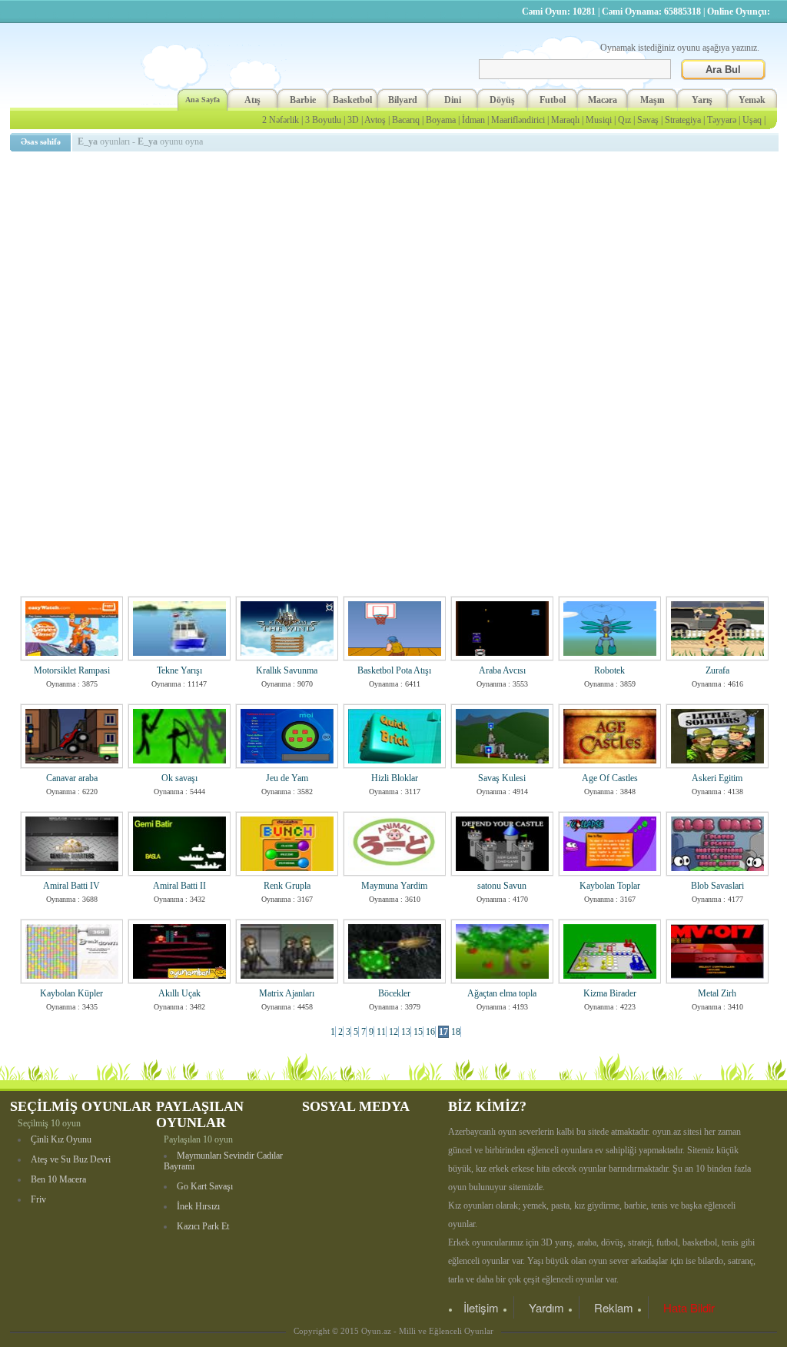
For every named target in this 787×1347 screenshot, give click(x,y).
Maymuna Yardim (394, 885)
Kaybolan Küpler (71, 993)
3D (353, 120)
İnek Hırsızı (198, 1206)
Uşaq (752, 120)
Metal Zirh (717, 993)
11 (381, 1031)
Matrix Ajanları (286, 993)
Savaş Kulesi (502, 778)
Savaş (648, 120)
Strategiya (683, 120)
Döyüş (502, 100)
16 (430, 1031)
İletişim (481, 1307)
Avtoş (375, 120)
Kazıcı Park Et (203, 1226)
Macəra (602, 100)
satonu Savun (501, 885)
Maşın (652, 100)
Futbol (553, 100)
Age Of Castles (610, 778)
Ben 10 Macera (58, 1179)
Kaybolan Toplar (609, 885)
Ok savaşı (179, 778)
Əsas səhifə (41, 141)
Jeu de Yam (287, 778)
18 (455, 1031)
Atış (252, 100)
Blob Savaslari (717, 885)
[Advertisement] (396, 265)
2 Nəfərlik (280, 120)
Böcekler (394, 993)
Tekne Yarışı (179, 670)
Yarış (702, 100)
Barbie (303, 100)
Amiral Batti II (179, 885)
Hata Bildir (689, 1307)
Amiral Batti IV (71, 885)
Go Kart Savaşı (205, 1186)
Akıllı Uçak (179, 993)
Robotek (609, 670)
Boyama (441, 120)
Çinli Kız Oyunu (61, 1139)
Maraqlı (565, 120)
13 (405, 1031)
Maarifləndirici (518, 120)
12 (393, 1031)
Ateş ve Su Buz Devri (71, 1159)
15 (418, 1031)
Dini (452, 100)
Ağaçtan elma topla (501, 993)
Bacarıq (406, 120)
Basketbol (352, 100)
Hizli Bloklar (394, 778)
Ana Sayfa (202, 99)
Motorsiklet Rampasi (72, 670)
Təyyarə (721, 120)
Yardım (546, 1307)
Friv (38, 1199)
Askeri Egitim (717, 778)
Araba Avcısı (502, 670)
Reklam (613, 1307)
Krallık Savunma (286, 670)
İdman (473, 120)
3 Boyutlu (323, 120)
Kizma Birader (609, 993)
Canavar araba (72, 778)
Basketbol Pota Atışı (394, 670)
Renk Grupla (287, 885)
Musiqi (599, 120)
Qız (624, 120)
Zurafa (717, 670)
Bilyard (402, 100)
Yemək (752, 100)
